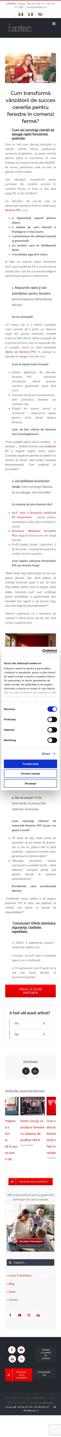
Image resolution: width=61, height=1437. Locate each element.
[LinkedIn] (38, 1307)
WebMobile (48, 1395)
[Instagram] (29, 1307)
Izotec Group (39, 1390)
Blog (11, 1276)
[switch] (52, 719)
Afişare (46, 753)
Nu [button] (30, 1034)
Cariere (13, 1292)
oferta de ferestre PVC (20, 352)
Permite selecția (30, 773)
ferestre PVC (13, 210)
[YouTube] (19, 1307)
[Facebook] (10, 1307)
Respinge (30, 783)
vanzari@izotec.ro (37, 7)
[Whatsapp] (21, 1351)
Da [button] (30, 1023)
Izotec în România (20, 1268)
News (12, 1284)
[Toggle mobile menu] (54, 23)
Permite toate (30, 763)
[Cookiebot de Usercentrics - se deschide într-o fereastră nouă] (43, 651)
